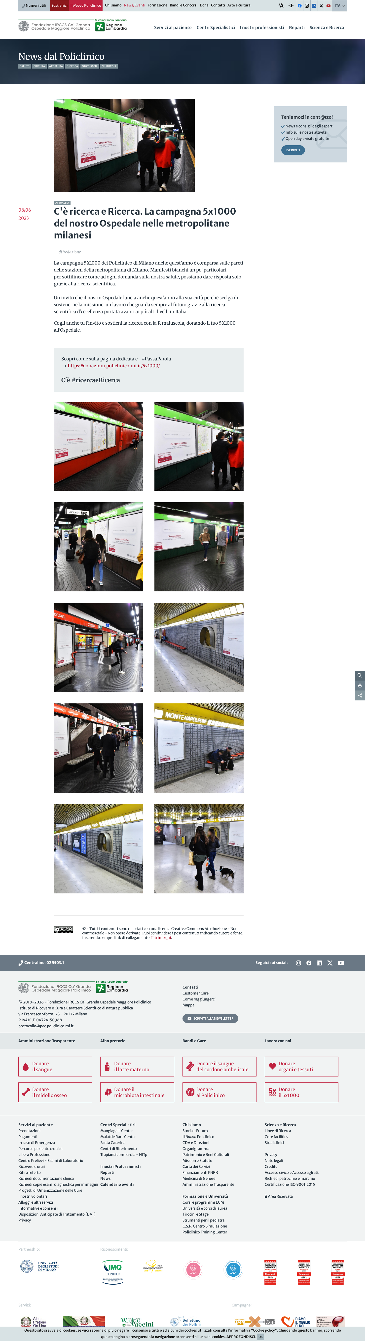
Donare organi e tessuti (296, 1067)
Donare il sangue (42, 1067)
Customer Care (195, 993)
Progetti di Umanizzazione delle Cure (50, 1190)
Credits (271, 1166)
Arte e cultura (239, 5)
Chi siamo (113, 5)
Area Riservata (280, 1196)
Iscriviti (293, 150)
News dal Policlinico (61, 56)
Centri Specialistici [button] (216, 27)
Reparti (297, 27)
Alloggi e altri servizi (35, 1202)
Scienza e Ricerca (327, 27)
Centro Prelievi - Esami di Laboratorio (50, 1160)
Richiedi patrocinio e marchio (290, 1178)
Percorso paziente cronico (40, 1148)
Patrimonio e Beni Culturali (205, 1154)
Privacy (24, 1220)
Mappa (188, 1005)
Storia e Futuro (195, 1130)
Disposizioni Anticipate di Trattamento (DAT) (57, 1214)
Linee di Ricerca (278, 1130)
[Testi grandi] (281, 5)
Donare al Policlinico (210, 1092)
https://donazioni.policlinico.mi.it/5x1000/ (114, 366)
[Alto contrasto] (291, 5)
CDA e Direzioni (195, 1142)
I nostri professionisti (262, 27)
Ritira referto (29, 1172)
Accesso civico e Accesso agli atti (292, 1172)
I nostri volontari (32, 1196)
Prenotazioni (29, 1130)
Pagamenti (27, 1136)
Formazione (157, 5)
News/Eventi (134, 5)
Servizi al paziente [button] (173, 27)
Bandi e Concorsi (183, 5)
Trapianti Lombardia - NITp (123, 1154)
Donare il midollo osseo (49, 1092)
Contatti (218, 5)
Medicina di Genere (198, 1178)
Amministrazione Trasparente (208, 1184)
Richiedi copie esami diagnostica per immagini (58, 1184)
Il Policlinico (86, 5)
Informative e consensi (38, 1208)
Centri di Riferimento (118, 1148)
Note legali (274, 1160)
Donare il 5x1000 (289, 1092)
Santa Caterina (112, 1142)
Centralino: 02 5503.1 (43, 962)
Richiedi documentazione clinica (46, 1178)
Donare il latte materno (131, 1067)
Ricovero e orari (31, 1166)
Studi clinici (274, 1142)
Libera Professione (34, 1154)
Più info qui (161, 937)
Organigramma (195, 1148)
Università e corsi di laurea (204, 1208)
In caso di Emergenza (36, 1142)
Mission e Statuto (197, 1160)
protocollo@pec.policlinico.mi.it (45, 1026)
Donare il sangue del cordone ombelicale (222, 1067)
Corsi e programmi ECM (203, 1202)
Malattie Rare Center (118, 1136)
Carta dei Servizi (196, 1166)
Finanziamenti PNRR (200, 1172)
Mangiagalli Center (116, 1130)
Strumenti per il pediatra (203, 1220)
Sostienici (59, 5)
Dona (204, 5)
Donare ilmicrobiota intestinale (139, 1092)
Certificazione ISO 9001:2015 (290, 1184)
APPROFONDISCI (240, 1337)
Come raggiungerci (199, 999)
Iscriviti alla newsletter (212, 1018)
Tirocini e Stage (195, 1214)
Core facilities (276, 1136)
